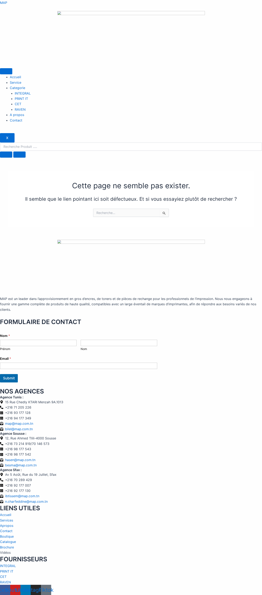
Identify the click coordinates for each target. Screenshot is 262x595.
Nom (84, 349)
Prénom (5, 349)
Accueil (15, 77)
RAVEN (20, 109)
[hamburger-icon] (6, 71)
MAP (3, 3)
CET (18, 104)
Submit (9, 378)
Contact (16, 120)
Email (5, 359)
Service (15, 82)
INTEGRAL (23, 93)
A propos (17, 115)
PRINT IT (21, 99)
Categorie (17, 88)
